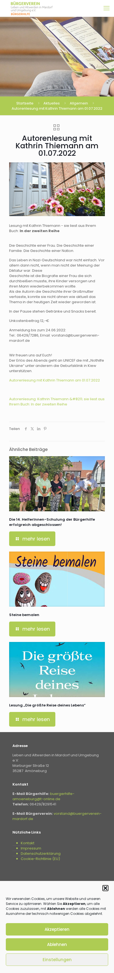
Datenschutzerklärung (41, 853)
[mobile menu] (106, 8)
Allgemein (79, 103)
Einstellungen (57, 960)
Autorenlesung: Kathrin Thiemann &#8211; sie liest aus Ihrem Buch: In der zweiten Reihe (57, 401)
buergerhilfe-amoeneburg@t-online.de (43, 796)
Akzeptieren (57, 929)
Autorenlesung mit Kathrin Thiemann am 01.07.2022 (54, 380)
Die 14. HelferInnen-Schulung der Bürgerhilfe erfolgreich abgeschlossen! (52, 522)
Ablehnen (57, 944)
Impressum (31, 848)
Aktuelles (51, 103)
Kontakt (27, 843)
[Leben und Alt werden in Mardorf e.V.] (31, 8)
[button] (105, 888)
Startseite (24, 103)
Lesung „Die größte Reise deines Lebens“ (47, 705)
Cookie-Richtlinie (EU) (40, 858)
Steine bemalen (24, 614)
